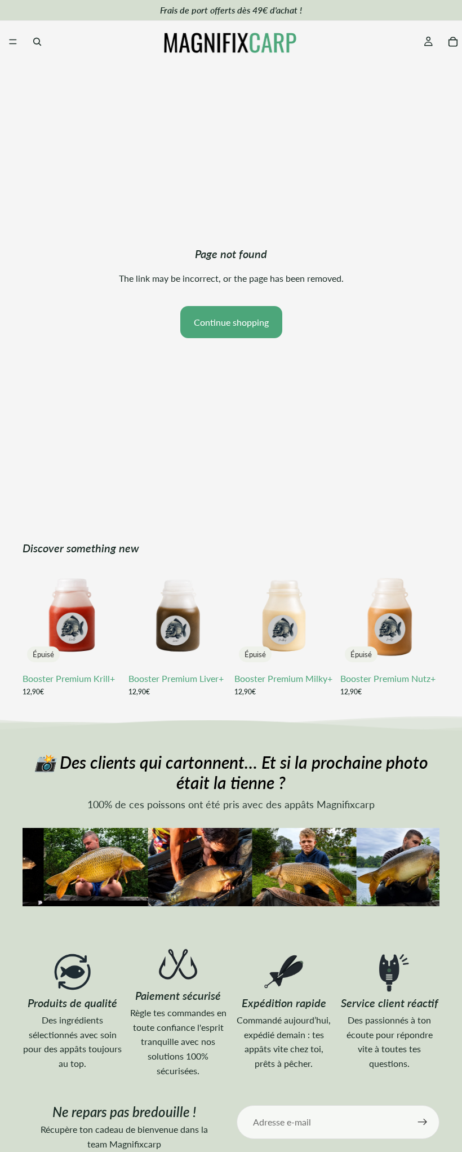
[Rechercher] (37, 41)
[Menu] (13, 42)
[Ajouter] (210, 650)
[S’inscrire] (422, 1122)
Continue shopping (231, 322)
